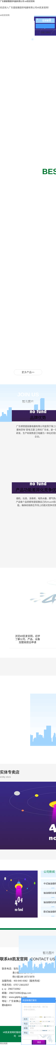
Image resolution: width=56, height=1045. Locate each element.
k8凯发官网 (4, 15)
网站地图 (3, 1044)
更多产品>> (28, 372)
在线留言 (46, 20)
